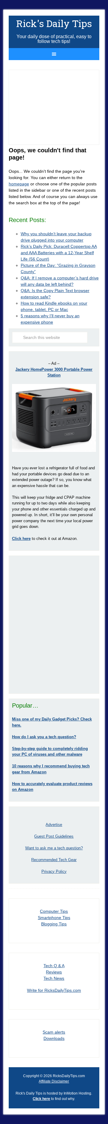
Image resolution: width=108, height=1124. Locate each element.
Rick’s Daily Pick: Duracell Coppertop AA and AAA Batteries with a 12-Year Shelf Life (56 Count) (59, 252)
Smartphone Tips (54, 917)
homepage (19, 183)
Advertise (54, 824)
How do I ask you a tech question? (44, 737)
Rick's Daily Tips (54, 23)
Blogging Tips (54, 923)
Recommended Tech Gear (53, 859)
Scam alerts (54, 1032)
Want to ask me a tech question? (54, 848)
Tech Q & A (54, 965)
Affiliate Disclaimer (54, 1081)
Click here (41, 1099)
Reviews (54, 972)
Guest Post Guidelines (54, 836)
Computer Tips (54, 911)
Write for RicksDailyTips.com (54, 990)
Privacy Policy (54, 871)
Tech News (54, 978)
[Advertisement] (54, 625)
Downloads (54, 1038)
